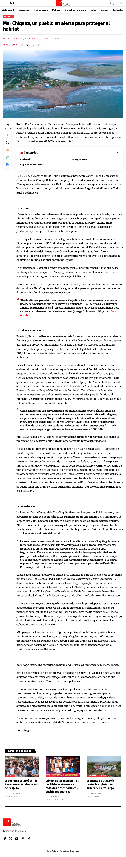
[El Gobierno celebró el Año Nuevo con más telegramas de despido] (22, 766)
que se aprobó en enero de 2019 (42, 184)
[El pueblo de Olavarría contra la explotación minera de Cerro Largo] (104, 766)
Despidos (10, 776)
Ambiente (8, 17)
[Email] (7, 150)
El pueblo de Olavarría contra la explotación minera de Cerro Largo (100, 784)
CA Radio (51, 776)
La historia (25, 159)
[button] (5, 3)
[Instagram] (23, 838)
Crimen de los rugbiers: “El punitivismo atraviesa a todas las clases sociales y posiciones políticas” (62, 786)
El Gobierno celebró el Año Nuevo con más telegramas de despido (21, 784)
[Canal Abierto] (63, 3)
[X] (10, 838)
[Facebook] (5, 838)
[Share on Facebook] (21, 45)
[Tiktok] (29, 838)
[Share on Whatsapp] (33, 45)
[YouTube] (16, 838)
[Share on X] (27, 45)
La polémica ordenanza (32, 165)
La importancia (79, 159)
